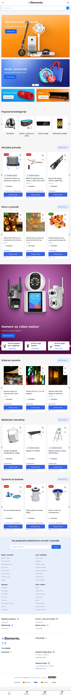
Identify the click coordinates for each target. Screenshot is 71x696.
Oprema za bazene (41, 609)
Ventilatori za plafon (41, 567)
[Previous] (1, 124)
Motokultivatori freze (6, 564)
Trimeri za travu (5, 561)
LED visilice (4, 597)
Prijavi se (56, 547)
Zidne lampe (4, 591)
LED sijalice (4, 587)
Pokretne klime (39, 577)
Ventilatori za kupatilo (41, 570)
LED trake (3, 606)
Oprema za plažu (40, 603)
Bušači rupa (4, 567)
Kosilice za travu (5, 558)
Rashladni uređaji (40, 564)
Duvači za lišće (5, 570)
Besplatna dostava (12, 175)
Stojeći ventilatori (40, 580)
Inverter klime (39, 574)
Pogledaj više (11, 31)
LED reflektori (4, 594)
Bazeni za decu (39, 591)
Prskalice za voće (5, 577)
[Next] (69, 124)
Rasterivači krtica (5, 574)
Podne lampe (4, 609)
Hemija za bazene (40, 594)
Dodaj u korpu (13, 195)
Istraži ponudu (10, 77)
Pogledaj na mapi (41, 668)
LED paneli (4, 600)
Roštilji (3, 580)
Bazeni (37, 587)
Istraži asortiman (8, 335)
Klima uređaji (39, 558)
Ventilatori (38, 561)
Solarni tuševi (39, 597)
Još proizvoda (62, 147)
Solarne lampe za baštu (7, 603)
